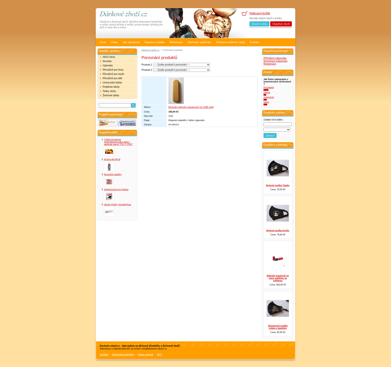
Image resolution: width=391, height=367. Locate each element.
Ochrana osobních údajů (230, 42)
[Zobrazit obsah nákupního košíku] (259, 25)
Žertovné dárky (111, 95)
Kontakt (254, 42)
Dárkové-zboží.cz (150, 50)
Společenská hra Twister (116, 189)
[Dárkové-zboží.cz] (126, 14)
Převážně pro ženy (113, 69)
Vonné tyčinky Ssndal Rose (117, 204)
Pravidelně (269, 87)
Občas (267, 92)
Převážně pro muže (113, 74)
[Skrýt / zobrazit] (134, 114)
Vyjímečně (269, 97)
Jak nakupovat (131, 42)
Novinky (107, 61)
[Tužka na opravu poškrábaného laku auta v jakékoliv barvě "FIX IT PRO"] (109, 151)
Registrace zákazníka (275, 61)
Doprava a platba (155, 42)
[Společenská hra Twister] (109, 196)
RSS (159, 354)
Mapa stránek (145, 354)
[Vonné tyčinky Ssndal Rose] (109, 212)
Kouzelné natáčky (113, 174)
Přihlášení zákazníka (275, 58)
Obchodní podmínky (199, 42)
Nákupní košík (259, 13)
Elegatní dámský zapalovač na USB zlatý (191, 107)
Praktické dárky (111, 86)
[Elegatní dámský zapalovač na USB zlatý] (176, 103)
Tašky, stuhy (109, 91)
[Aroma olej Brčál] (109, 166)
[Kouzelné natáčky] (109, 181)
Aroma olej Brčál (112, 159)
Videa (114, 42)
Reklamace (176, 42)
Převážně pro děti (112, 78)
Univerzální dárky (112, 82)
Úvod (103, 42)
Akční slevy (109, 57)
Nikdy (266, 102)
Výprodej (108, 65)
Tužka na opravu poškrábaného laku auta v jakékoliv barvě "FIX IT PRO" (118, 141)
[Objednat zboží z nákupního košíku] (281, 25)
